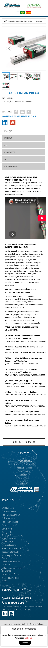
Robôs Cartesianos (10, 521)
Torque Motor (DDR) (10, 551)
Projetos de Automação (7, 533)
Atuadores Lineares (10, 548)
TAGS (5, 159)
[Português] (23, 13)
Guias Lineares (8, 507)
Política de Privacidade (24, 464)
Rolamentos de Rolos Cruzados (11, 563)
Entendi (25, 643)
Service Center (24, 478)
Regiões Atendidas (11, 166)
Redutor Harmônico (10, 574)
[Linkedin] (5, 122)
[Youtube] (13, 122)
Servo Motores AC (9, 525)
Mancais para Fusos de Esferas (11, 556)
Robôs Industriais (9, 518)
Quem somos (24, 460)
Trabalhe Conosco (24, 467)
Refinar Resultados (25, 442)
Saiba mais (29, 638)
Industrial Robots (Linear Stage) (9, 540)
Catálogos (24, 474)
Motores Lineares (9, 544)
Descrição (8, 131)
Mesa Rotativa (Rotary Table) (11, 579)
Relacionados (9, 152)
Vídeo (6, 145)
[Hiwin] (36, 5)
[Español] (29, 13)
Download (8, 138)
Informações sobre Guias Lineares (18, 21)
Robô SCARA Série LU (11, 514)
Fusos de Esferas (9, 511)
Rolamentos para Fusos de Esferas (12, 569)
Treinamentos (24, 471)
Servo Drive (7, 528)
